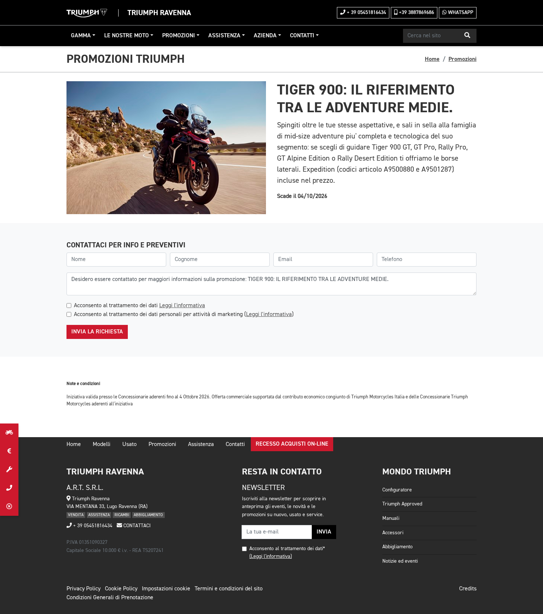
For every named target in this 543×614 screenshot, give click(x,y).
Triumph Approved (402, 504)
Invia (324, 532)
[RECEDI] (9, 506)
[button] (467, 36)
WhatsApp (460, 12)
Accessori (392, 532)
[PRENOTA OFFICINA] (9, 469)
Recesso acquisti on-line (292, 444)
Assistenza (224, 36)
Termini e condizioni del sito (229, 589)
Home (432, 59)
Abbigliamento (397, 546)
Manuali (390, 518)
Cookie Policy (121, 589)
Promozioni (178, 36)
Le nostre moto (126, 36)
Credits (468, 589)
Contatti (302, 36)
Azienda (265, 36)
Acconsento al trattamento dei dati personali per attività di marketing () (184, 315)
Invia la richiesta (97, 332)
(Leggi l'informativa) (270, 556)
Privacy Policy (83, 589)
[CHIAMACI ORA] (9, 488)
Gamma (81, 36)
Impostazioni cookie (166, 589)
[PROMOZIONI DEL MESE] (9, 451)
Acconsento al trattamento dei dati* (287, 548)
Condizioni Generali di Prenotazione (109, 598)
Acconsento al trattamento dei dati (139, 306)
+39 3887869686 (415, 12)
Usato (129, 444)
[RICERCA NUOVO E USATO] (9, 432)
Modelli (101, 444)
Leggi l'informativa (182, 306)
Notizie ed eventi (400, 561)
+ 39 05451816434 (365, 12)
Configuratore (397, 490)
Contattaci (136, 525)
